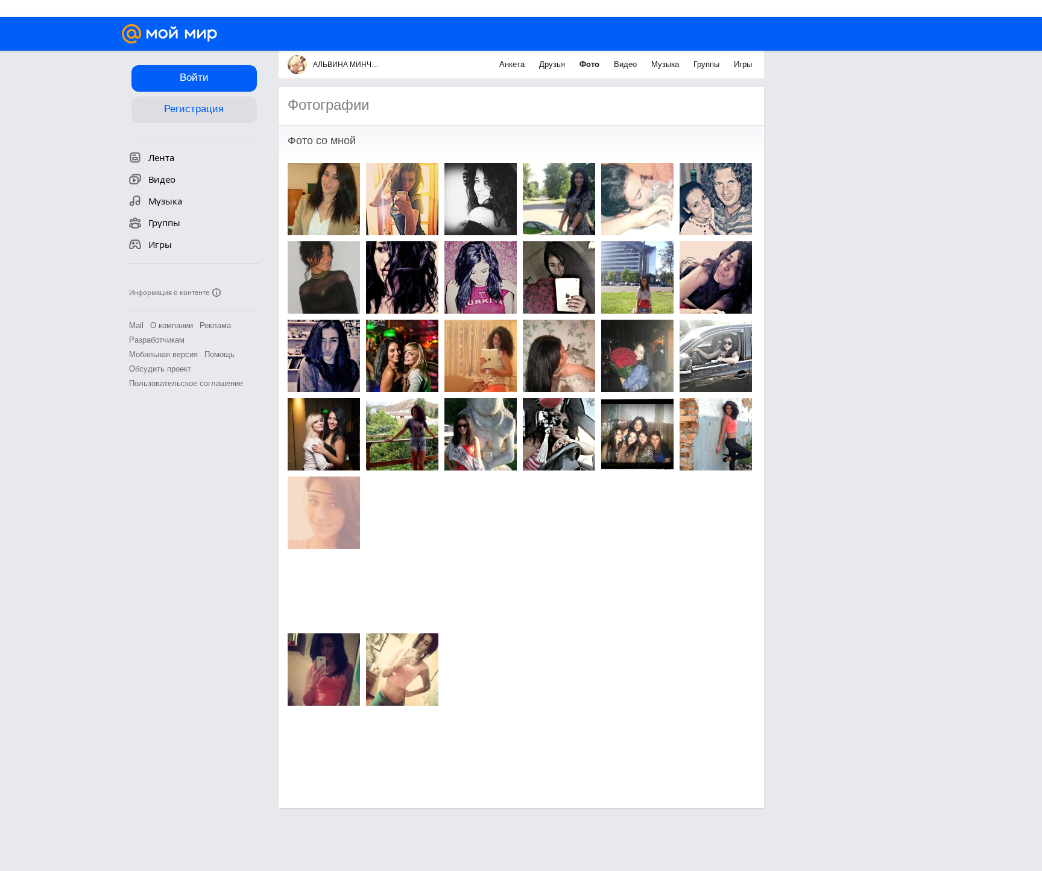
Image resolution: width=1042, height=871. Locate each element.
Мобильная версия (163, 354)
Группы (707, 64)
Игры (743, 64)
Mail (136, 325)
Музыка (666, 64)
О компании (171, 325)
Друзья (553, 64)
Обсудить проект (160, 368)
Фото (590, 64)
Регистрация (194, 109)
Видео (626, 64)
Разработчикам (157, 339)
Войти (194, 77)
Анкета (513, 64)
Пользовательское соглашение (186, 383)
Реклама (215, 325)
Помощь (219, 354)
